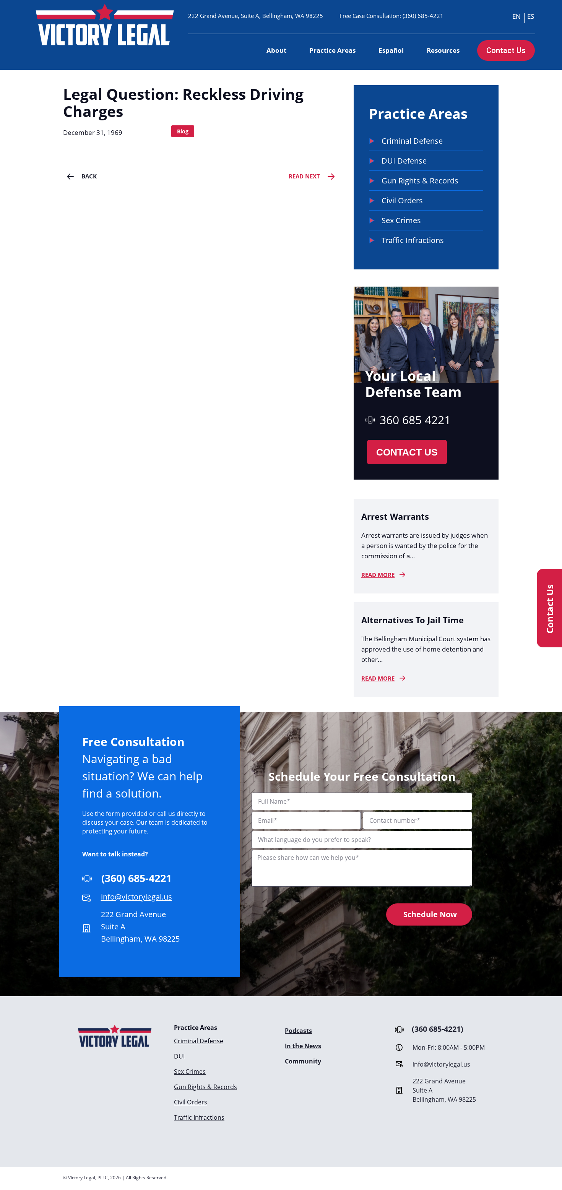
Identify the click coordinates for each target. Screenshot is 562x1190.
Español (391, 50)
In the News (303, 1046)
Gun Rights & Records (205, 1087)
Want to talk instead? (115, 854)
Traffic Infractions (199, 1117)
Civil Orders (190, 1102)
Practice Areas (332, 50)
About (276, 50)
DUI (179, 1056)
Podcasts (298, 1030)
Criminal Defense (198, 1041)
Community (303, 1061)
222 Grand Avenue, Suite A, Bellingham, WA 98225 (255, 15)
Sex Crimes (190, 1071)
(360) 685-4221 (423, 15)
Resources (443, 50)
